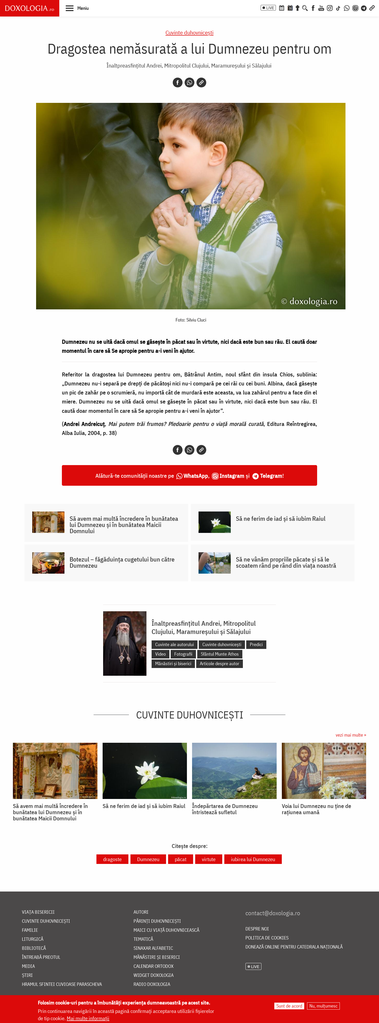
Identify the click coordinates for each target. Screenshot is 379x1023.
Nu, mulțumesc (323, 1006)
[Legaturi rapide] (372, 7)
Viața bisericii (38, 912)
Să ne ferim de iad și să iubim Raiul (280, 518)
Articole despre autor (219, 663)
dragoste (112, 859)
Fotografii (183, 654)
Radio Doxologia (152, 984)
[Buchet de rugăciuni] (297, 7)
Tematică (143, 939)
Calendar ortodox (154, 966)
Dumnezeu (148, 859)
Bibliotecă (34, 948)
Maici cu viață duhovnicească (166, 930)
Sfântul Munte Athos (220, 654)
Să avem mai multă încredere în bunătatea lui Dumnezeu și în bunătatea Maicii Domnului (124, 524)
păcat (180, 859)
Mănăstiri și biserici (173, 663)
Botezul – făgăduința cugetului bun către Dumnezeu (122, 562)
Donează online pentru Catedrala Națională (294, 947)
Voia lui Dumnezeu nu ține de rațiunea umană (316, 809)
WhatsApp (196, 475)
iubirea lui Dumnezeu (253, 859)
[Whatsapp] (189, 82)
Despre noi (257, 929)
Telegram (271, 475)
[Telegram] (364, 7)
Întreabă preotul (41, 957)
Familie (30, 930)
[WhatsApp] (346, 7)
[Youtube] (321, 7)
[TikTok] (338, 7)
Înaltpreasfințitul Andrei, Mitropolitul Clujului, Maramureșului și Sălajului (188, 65)
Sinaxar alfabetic (153, 948)
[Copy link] (201, 82)
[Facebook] (313, 7)
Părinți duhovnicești (157, 921)
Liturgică (32, 939)
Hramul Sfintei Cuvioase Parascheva (62, 984)
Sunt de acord (289, 1006)
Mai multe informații (88, 1018)
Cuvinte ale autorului (174, 644)
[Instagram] (329, 7)
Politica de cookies (267, 938)
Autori (141, 912)
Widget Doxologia (154, 975)
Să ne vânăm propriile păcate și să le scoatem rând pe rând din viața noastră (286, 562)
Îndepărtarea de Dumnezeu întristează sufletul (225, 809)
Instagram (232, 475)
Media (28, 966)
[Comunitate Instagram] (355, 7)
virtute (209, 859)
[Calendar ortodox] (281, 7)
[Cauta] (305, 7)
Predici (256, 644)
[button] (77, 8)
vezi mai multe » (351, 735)
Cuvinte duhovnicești (189, 32)
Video (160, 654)
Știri (27, 975)
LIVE (270, 7)
